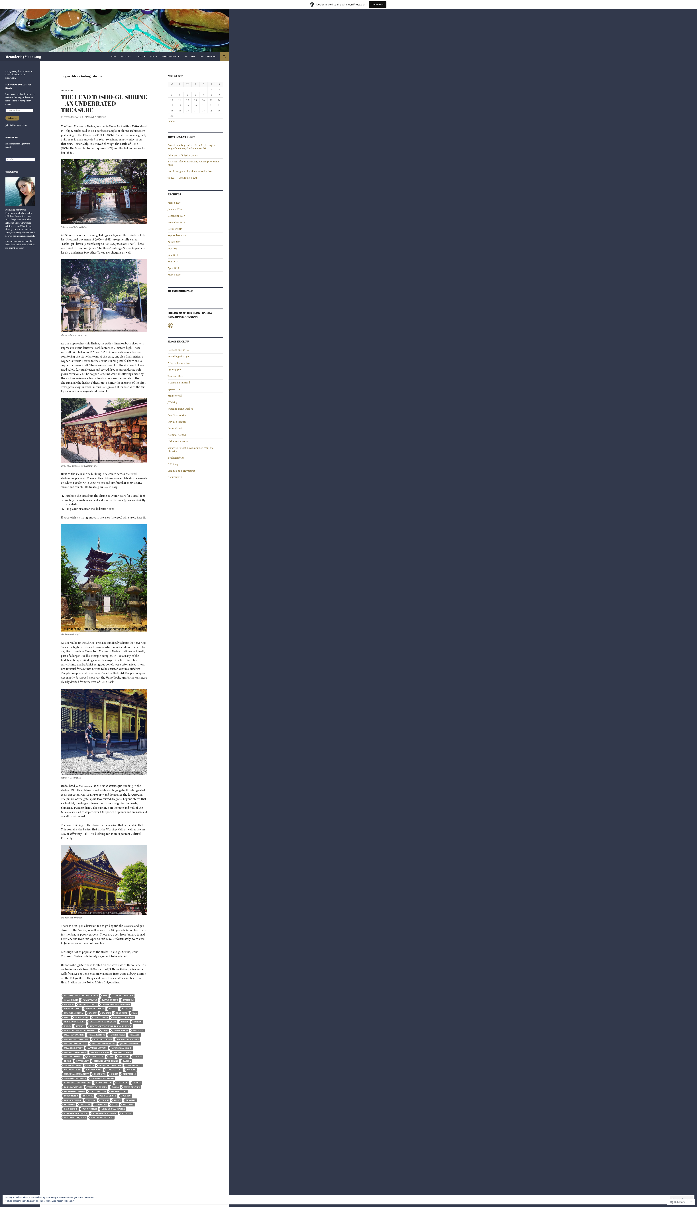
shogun (131, 1070)
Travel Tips (189, 56)
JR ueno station (95, 1056)
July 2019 (172, 248)
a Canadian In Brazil (179, 382)
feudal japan (81, 1017)
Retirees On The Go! (178, 350)
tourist (105, 1100)
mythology (82, 1061)
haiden (125, 1022)
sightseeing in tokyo (102, 1078)
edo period (121, 1013)
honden (80, 1026)
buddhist (69, 1004)
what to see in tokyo (102, 1117)
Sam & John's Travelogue (181, 470)
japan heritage (97, 1035)
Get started (378, 4)
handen (138, 1022)
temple (137, 1083)
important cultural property (80, 1030)
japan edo (138, 1030)
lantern (137, 1056)
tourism (90, 1100)
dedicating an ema (73, 1013)
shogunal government (76, 1074)
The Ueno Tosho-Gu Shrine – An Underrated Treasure (104, 103)
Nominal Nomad (177, 435)
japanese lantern (97, 1048)
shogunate (99, 1074)
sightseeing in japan (75, 1078)
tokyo (115, 1087)
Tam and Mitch (176, 376)
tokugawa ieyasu (73, 1087)
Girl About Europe (178, 441)
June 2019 (173, 255)
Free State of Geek (178, 415)
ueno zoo (126, 1113)
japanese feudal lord (75, 1043)
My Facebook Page (180, 291)
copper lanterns (95, 1009)
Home (113, 56)
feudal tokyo (100, 1017)
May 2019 (173, 261)
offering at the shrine (106, 1061)
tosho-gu (88, 1096)
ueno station (89, 1109)
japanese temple (72, 1056)
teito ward (67, 90)
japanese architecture (76, 1039)
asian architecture (122, 995)
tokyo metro (71, 1096)
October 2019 (175, 229)
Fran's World (175, 395)
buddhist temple (88, 1004)
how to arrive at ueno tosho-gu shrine (110, 1026)
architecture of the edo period (81, 995)
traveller (85, 1104)
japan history (117, 1035)
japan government (74, 1035)
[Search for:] (20, 159)
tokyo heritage (98, 1091)
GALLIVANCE (175, 477)
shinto (90, 1065)
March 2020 (174, 202)
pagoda (127, 1061)
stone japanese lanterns (77, 1083)
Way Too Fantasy (177, 421)
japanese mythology (75, 1052)
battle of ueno (110, 1000)
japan (105, 1030)
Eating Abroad (169, 56)
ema (135, 1013)
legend (67, 1061)
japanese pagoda (100, 1052)
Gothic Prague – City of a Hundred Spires (190, 171)
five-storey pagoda (74, 1022)
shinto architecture (110, 1065)
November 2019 (176, 222)
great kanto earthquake (103, 1022)
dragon (93, 1013)
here (21, 248)
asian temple (90, 1000)
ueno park (128, 1104)
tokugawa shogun (97, 1087)
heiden (67, 1026)
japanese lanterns (121, 1048)
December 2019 (176, 216)
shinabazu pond (72, 1065)
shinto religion (72, 1070)
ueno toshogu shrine (104, 1113)
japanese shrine (122, 1052)
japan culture (120, 1030)
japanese (134, 1035)
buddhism (128, 1000)
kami (111, 1056)
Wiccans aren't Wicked (180, 408)
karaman (123, 1056)
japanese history (73, 1048)
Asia (152, 56)
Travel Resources (209, 56)
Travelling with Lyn (178, 356)
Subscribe (12, 118)
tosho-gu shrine (107, 1096)
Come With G (175, 428)
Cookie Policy (68, 1201)
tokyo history (119, 1091)
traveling (69, 1104)
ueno (114, 1104)
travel (117, 1100)
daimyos (126, 1009)
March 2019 (174, 274)
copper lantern (72, 1009)
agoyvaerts (174, 389)
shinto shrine (93, 1070)
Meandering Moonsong (23, 56)
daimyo (113, 1009)
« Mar (172, 121)
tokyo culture (132, 1087)
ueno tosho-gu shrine (76, 1113)
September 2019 (177, 235)
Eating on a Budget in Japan (183, 155)
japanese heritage (130, 1043)
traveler (131, 1100)
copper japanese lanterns (116, 1004)
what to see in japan (75, 1117)
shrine (114, 1074)
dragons (106, 1013)
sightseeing (129, 1074)
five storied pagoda (123, 1017)
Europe (139, 56)
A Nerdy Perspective (179, 363)
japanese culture (102, 1039)
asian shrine (71, 1000)
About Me (126, 56)
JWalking (173, 402)
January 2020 (175, 209)
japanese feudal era (128, 1039)
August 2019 (174, 242)
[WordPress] (171, 325)
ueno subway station (113, 1109)
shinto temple (114, 1070)
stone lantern (104, 1083)
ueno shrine (70, 1109)
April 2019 (173, 268)
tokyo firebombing (74, 1091)
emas (67, 1017)
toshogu (126, 1096)
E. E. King (173, 464)
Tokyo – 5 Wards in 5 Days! (182, 178)
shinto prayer (134, 1065)
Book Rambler (176, 457)
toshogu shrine (72, 1100)
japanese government (103, 1043)
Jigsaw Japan (175, 369)
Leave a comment (97, 117)
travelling (101, 1104)
